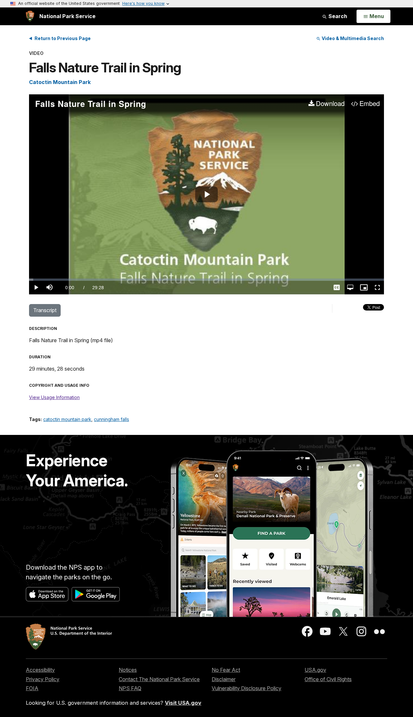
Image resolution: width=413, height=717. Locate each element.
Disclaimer (224, 679)
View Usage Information (54, 397)
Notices (128, 670)
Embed (369, 104)
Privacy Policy (42, 679)
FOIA (32, 688)
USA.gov (315, 670)
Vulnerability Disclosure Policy (246, 688)
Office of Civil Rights (328, 679)
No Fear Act (226, 670)
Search (337, 16)
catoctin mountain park (67, 419)
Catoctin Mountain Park (60, 82)
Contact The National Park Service (159, 679)
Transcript (44, 310)
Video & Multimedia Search (352, 38)
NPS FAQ (130, 688)
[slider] (206, 280)
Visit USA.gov (183, 703)
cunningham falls (111, 419)
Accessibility (40, 670)
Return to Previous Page (63, 38)
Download (330, 104)
